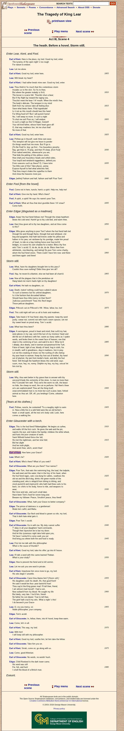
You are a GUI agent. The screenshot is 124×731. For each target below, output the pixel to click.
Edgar (12, 178)
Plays (10, 7)
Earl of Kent (14, 59)
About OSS (83, 7)
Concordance (46, 7)
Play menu (61, 31)
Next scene (83, 31)
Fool (11, 190)
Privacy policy (59, 709)
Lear (11, 69)
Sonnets (21, 7)
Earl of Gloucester (17, 466)
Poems (32, 7)
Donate (96, 7)
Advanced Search (66, 7)
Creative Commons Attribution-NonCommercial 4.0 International (56, 701)
